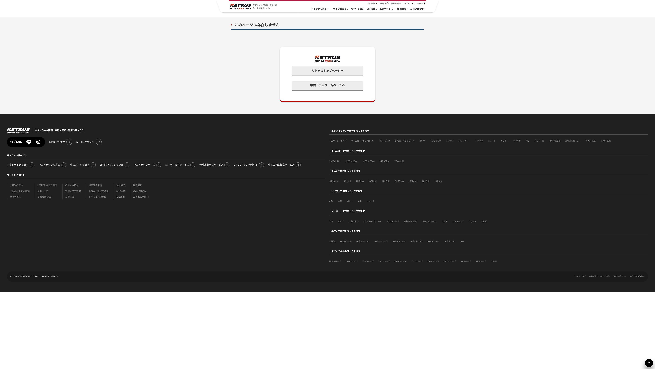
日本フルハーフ (392, 221)
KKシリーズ (481, 261)
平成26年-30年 (363, 241)
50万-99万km (352, 161)
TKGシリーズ (368, 261)
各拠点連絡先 (139, 191)
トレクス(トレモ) (429, 221)
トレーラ (491, 141)
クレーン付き (384, 141)
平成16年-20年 (399, 241)
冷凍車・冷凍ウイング (404, 141)
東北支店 (347, 181)
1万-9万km (384, 161)
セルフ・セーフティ (337, 141)
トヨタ (444, 221)
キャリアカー (464, 141)
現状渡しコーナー (572, 141)
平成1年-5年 (450, 241)
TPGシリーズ (384, 261)
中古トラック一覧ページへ (327, 85)
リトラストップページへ (328, 70)
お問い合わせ (56, 142)
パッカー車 (539, 141)
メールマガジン (84, 142)
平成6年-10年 (433, 241)
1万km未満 (399, 161)
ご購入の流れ (16, 185)
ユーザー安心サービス (177, 164)
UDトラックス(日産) (372, 221)
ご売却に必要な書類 (47, 185)
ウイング (517, 141)
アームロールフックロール (362, 141)
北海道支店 (334, 181)
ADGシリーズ (433, 261)
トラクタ (479, 141)
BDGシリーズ (450, 261)
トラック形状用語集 (98, 191)
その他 (484, 221)
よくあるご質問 (141, 197)
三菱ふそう (353, 221)
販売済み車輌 (95, 185)
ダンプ (422, 141)
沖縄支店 (438, 181)
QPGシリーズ (351, 261)
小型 (331, 201)
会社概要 (120, 185)
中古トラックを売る (49, 164)
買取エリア (42, 191)
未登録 (332, 241)
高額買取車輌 (44, 197)
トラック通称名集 (97, 197)
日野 (331, 221)
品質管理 (69, 197)
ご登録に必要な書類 (20, 191)
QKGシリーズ (335, 261)
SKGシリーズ (400, 261)
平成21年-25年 (381, 241)
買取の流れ (15, 197)
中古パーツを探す (79, 164)
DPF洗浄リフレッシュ (111, 164)
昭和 (462, 241)
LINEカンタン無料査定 (246, 164)
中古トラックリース (144, 164)
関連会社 (120, 197)
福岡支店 (413, 181)
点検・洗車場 (71, 185)
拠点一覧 (120, 191)
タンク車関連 (554, 141)
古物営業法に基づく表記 (599, 276)
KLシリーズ (466, 261)
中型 (340, 201)
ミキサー (504, 141)
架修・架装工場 (73, 191)
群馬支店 (360, 181)
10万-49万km (369, 161)
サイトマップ (580, 276)
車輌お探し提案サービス (281, 164)
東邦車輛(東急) (410, 221)
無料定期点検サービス (211, 164)
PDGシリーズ (417, 261)
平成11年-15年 (417, 241)
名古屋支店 (399, 181)
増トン (350, 201)
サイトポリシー (619, 276)
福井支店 (385, 181)
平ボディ (450, 141)
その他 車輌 (591, 141)
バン (527, 141)
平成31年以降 (345, 241)
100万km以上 (335, 161)
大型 (359, 201)
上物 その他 (606, 141)
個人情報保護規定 (637, 276)
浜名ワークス (458, 221)
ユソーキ (472, 221)
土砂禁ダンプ (435, 141)
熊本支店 (425, 181)
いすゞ (341, 221)
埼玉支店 (373, 181)
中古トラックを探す (17, 164)
